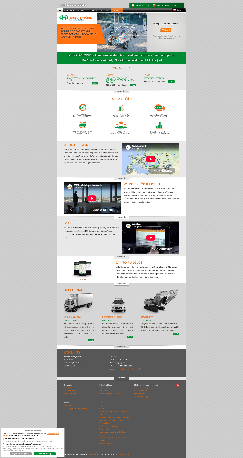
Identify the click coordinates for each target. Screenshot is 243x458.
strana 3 (85, 279)
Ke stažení (68, 406)
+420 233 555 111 (142, 5)
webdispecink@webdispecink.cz (131, 369)
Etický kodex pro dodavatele (109, 426)
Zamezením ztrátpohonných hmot (121, 115)
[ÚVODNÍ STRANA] (60, 10)
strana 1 (80, 279)
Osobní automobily (141, 388)
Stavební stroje (139, 394)
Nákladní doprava (140, 391)
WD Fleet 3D (103, 391)
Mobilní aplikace (105, 388)
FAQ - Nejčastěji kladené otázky (75, 409)
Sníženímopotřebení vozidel (159, 115)
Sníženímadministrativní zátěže (121, 133)
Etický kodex (104, 429)
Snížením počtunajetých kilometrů (82, 115)
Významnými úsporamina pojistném (83, 133)
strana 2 (82, 279)
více (95, 83)
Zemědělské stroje (141, 397)
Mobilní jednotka (70, 394)
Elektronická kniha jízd (72, 391)
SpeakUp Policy (105, 423)
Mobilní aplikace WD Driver (109, 394)
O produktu (68, 388)
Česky (179, 10)
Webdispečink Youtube (177, 385)
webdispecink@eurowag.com (167, 5)
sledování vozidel (94, 454)
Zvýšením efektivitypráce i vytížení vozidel (159, 133)
